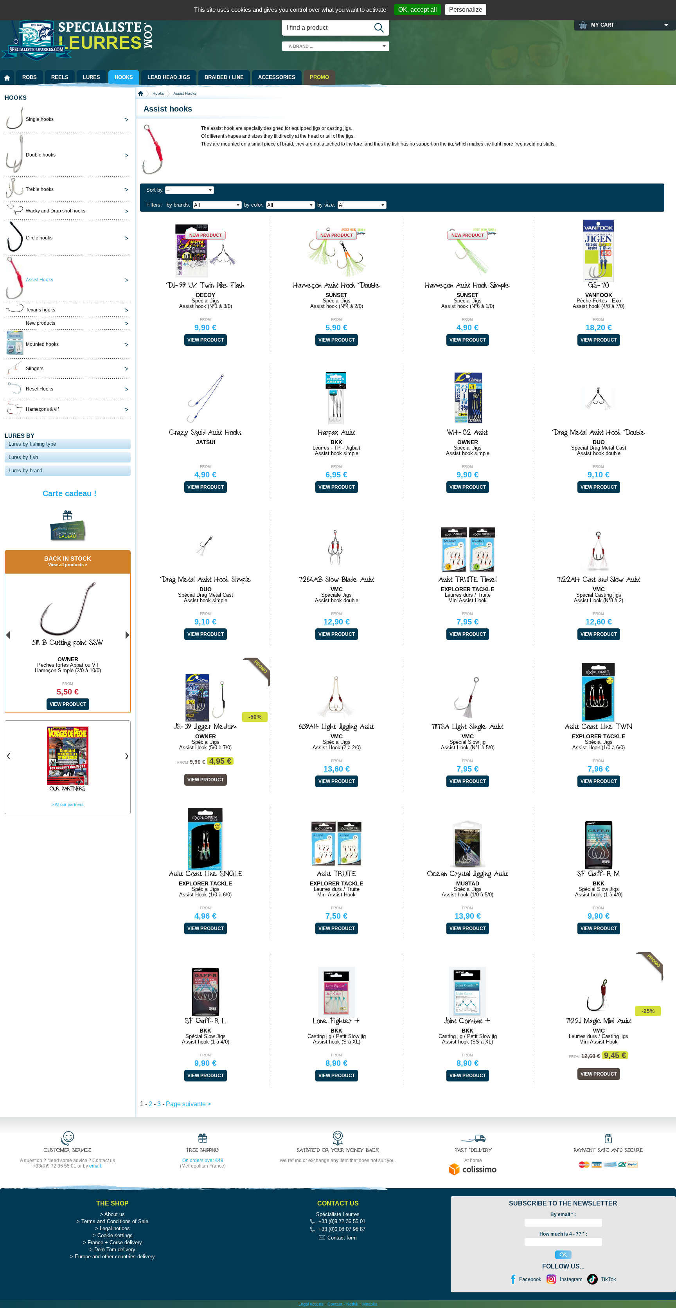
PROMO (319, 77)
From (205, 320)
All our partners (69, 804)
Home (140, 93)
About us (114, 1214)
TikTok (608, 1279)
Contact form (342, 1238)
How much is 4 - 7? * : (563, 1234)
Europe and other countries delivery (115, 1256)
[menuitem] (7, 77)
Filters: (154, 205)
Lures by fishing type (32, 444)
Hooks (124, 77)
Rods (29, 77)
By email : (563, 1214)
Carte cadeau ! (70, 493)
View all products (66, 564)
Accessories (276, 77)
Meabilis (370, 1304)
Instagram (571, 1279)
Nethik (352, 1304)
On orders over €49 (202, 1160)
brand (301, 46)
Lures (91, 77)
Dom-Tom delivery (114, 1249)
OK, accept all (417, 9)
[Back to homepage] (7, 77)
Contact (334, 1304)
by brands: (179, 205)
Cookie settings (115, 1235)
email (95, 1166)
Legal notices (115, 1228)
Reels (59, 77)
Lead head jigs (168, 77)
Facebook (530, 1279)
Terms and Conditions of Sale (114, 1221)
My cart (602, 25)
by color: (254, 205)
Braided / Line (224, 77)
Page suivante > (188, 1104)
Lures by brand (25, 470)
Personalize (465, 9)
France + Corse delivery (115, 1242)
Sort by (154, 190)
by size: (326, 205)
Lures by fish (23, 457)
